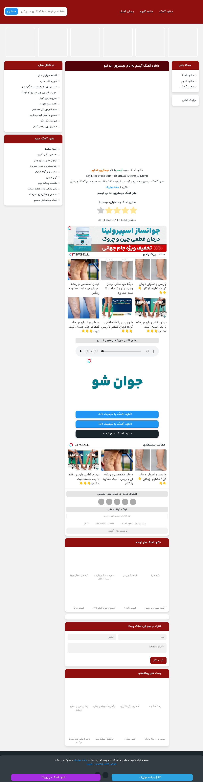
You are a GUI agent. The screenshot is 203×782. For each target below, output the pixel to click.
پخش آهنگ (127, 11)
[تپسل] (70, 228)
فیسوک (133, 502)
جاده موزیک (112, 187)
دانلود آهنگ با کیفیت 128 (115, 424)
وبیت (89, 764)
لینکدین (117, 502)
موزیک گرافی (189, 100)
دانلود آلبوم (146, 11)
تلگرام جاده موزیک (150, 777)
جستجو (11, 11)
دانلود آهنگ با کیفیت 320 (115, 414)
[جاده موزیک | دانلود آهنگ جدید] (188, 11)
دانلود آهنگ (166, 11)
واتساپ (109, 502)
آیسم (111, 531)
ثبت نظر (158, 660)
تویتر (125, 502)
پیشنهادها (140, 523)
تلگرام (101, 502)
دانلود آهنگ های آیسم (117, 433)
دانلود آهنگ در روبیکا (53, 777)
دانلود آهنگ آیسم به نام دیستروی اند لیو (131, 66)
